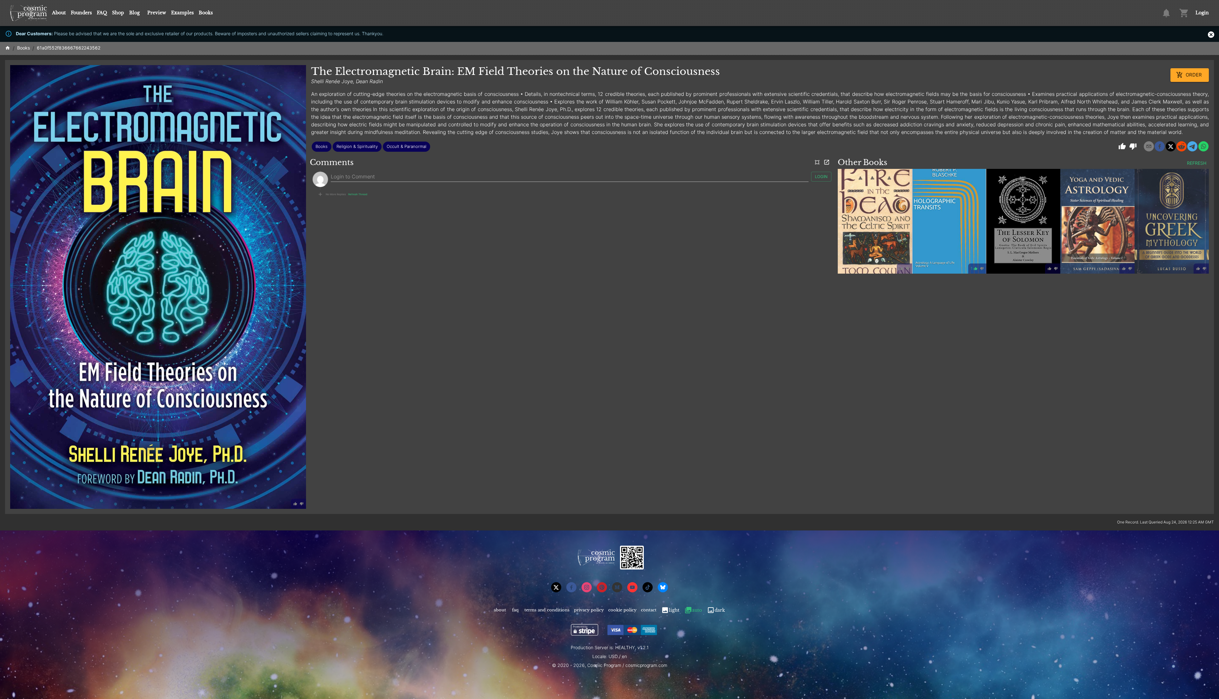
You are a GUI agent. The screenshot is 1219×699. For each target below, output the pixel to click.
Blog (134, 13)
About (59, 13)
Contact (648, 610)
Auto (697, 610)
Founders (81, 13)
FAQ (102, 13)
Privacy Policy (589, 610)
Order (1194, 75)
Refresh (1196, 163)
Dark (720, 610)
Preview (156, 13)
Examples (182, 13)
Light (674, 610)
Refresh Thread (357, 194)
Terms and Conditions (547, 610)
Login (1202, 13)
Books (206, 13)
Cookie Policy (622, 610)
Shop (118, 13)
